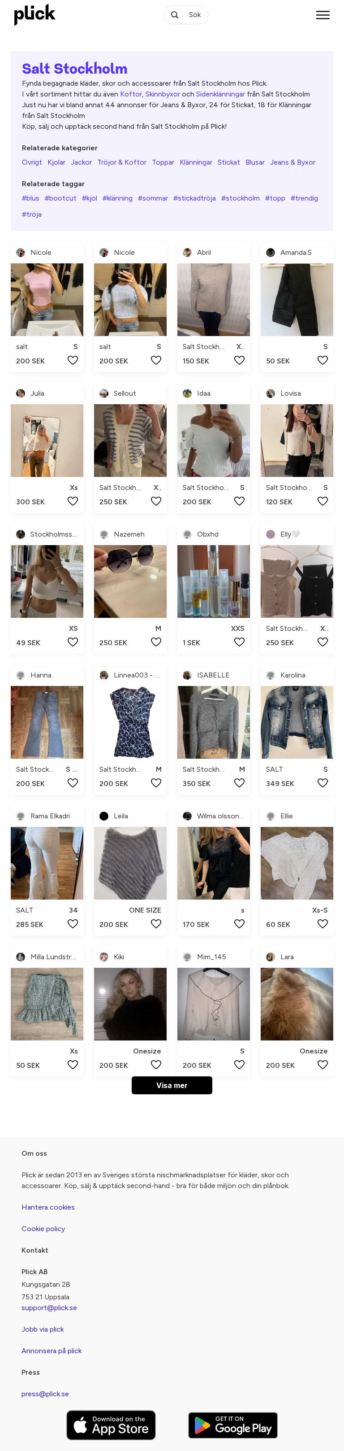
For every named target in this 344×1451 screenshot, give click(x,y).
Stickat (229, 162)
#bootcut (61, 198)
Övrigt (32, 162)
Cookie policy (43, 1228)
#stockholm (240, 198)
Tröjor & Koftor (121, 162)
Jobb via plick (43, 1329)
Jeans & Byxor (292, 162)
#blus (30, 198)
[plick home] (35, 15)
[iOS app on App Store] (111, 1425)
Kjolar (56, 162)
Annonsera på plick (52, 1350)
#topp (275, 198)
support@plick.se (49, 1307)
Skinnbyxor (163, 94)
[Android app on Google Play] (232, 1425)
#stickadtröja (194, 198)
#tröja (32, 214)
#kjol (89, 198)
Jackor (81, 162)
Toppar (163, 162)
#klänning (118, 198)
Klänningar (196, 162)
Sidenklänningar (220, 94)
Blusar (255, 162)
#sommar (153, 198)
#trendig (304, 198)
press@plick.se (45, 1394)
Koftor (131, 94)
